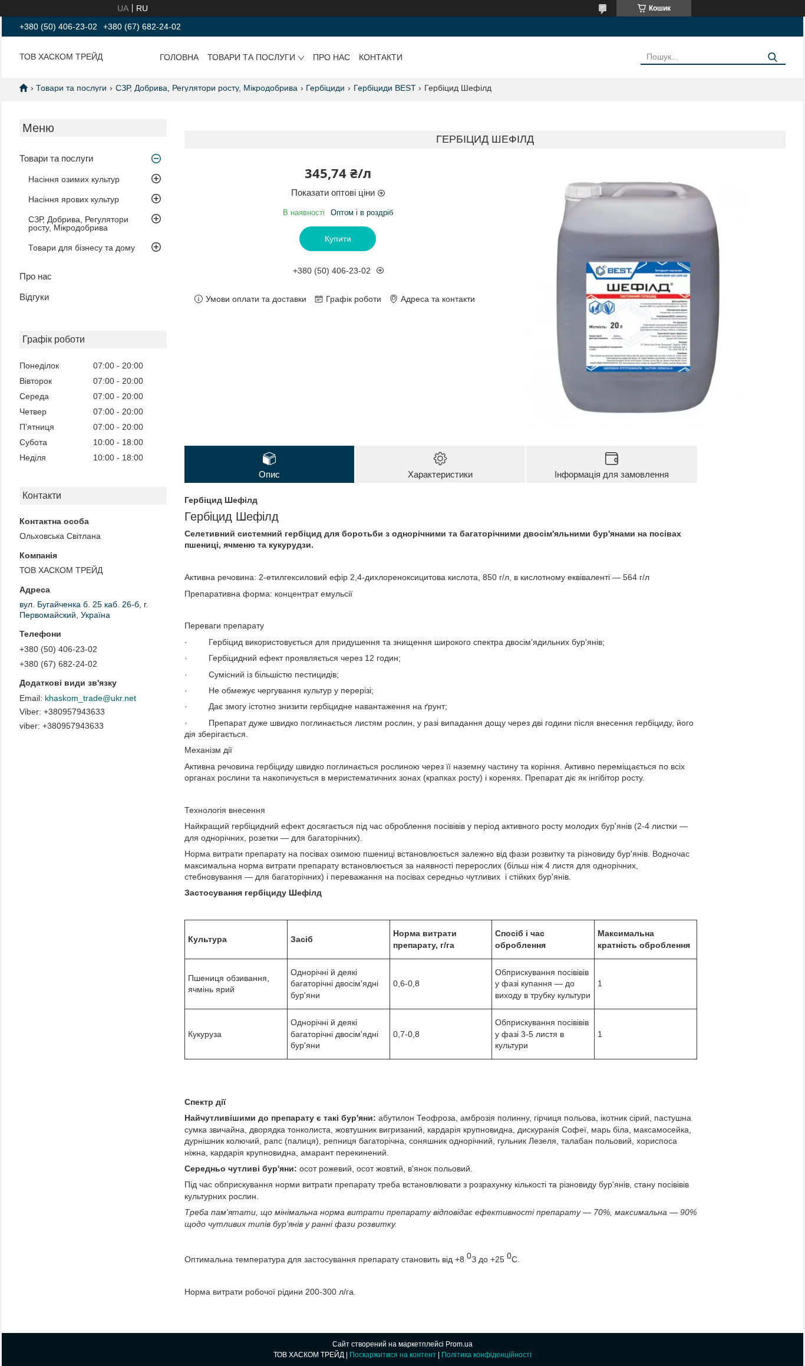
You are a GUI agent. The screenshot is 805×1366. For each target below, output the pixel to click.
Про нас (331, 57)
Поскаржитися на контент (392, 1355)
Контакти (380, 57)
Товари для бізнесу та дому (81, 247)
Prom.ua (459, 1344)
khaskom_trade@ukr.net (90, 698)
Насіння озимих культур (74, 179)
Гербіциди (325, 88)
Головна (179, 57)
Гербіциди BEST (385, 88)
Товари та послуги (251, 57)
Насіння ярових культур (73, 199)
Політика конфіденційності (486, 1355)
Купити (338, 238)
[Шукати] (772, 57)
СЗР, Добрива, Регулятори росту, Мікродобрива (207, 88)
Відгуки (34, 297)
